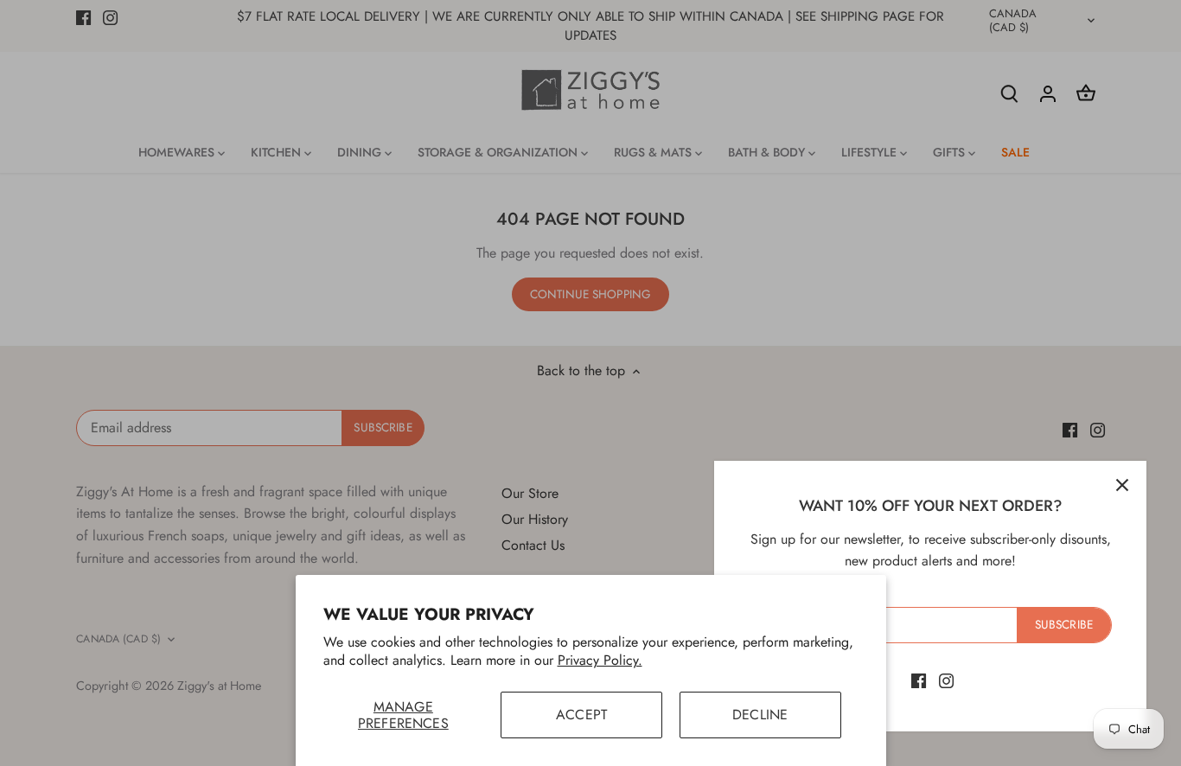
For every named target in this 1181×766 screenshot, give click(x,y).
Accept (581, 715)
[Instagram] (946, 680)
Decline (760, 715)
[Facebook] (918, 680)
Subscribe (1064, 624)
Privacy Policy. (600, 660)
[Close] (1122, 485)
